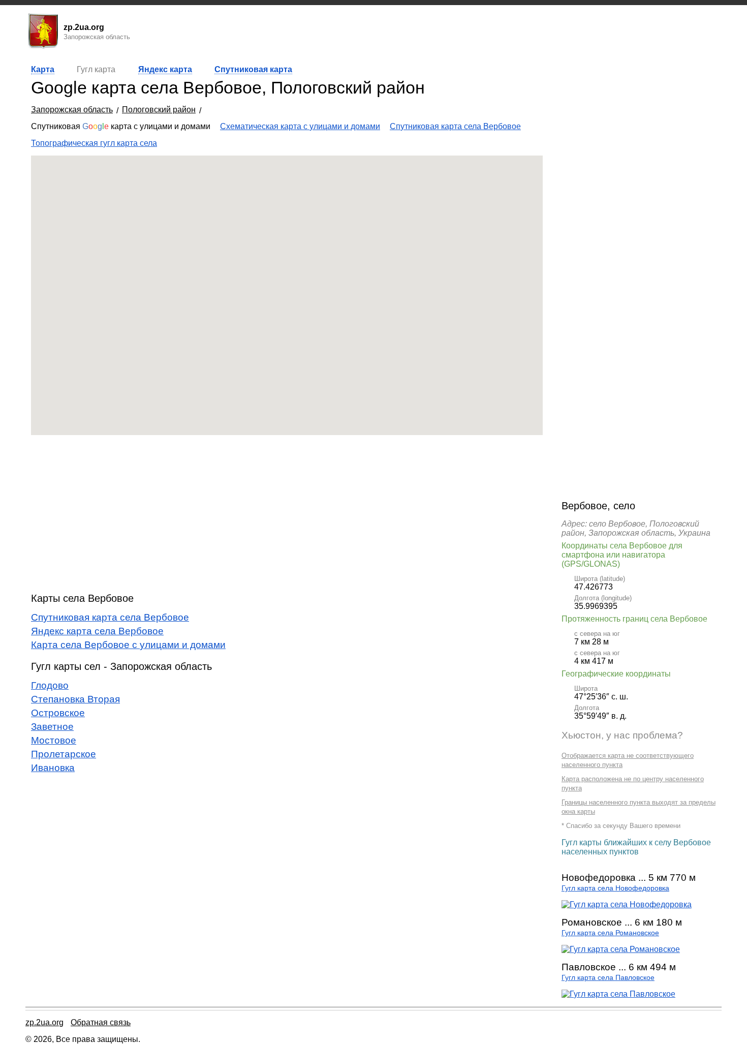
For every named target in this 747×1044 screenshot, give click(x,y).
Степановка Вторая (75, 699)
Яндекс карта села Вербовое (97, 631)
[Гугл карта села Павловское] (618, 994)
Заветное (52, 726)
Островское (58, 713)
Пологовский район (159, 109)
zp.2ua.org (44, 1022)
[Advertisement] (287, 514)
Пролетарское (63, 754)
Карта (42, 69)
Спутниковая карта (253, 69)
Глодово (50, 685)
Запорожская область (72, 109)
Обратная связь (101, 1022)
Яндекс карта (165, 69)
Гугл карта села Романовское (610, 933)
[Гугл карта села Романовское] (621, 949)
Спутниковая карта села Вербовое (455, 126)
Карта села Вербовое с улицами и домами (128, 644)
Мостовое (53, 740)
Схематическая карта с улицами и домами (300, 126)
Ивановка (53, 767)
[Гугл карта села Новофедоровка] (627, 904)
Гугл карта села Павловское (608, 977)
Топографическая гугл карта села (94, 143)
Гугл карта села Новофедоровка (615, 888)
